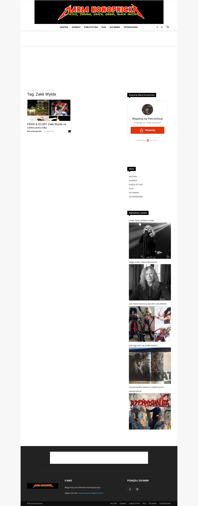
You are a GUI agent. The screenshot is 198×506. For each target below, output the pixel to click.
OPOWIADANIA (131, 27)
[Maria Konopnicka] (99, 12)
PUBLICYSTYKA (91, 27)
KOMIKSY (76, 27)
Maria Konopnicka (34, 131)
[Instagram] (162, 27)
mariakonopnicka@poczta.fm (90, 493)
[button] (167, 27)
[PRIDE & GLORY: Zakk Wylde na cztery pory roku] (49, 110)
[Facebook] (157, 27)
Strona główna (32, 90)
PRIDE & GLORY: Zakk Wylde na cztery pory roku (46, 126)
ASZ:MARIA (115, 27)
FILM (104, 27)
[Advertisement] (99, 40)
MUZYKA (64, 27)
